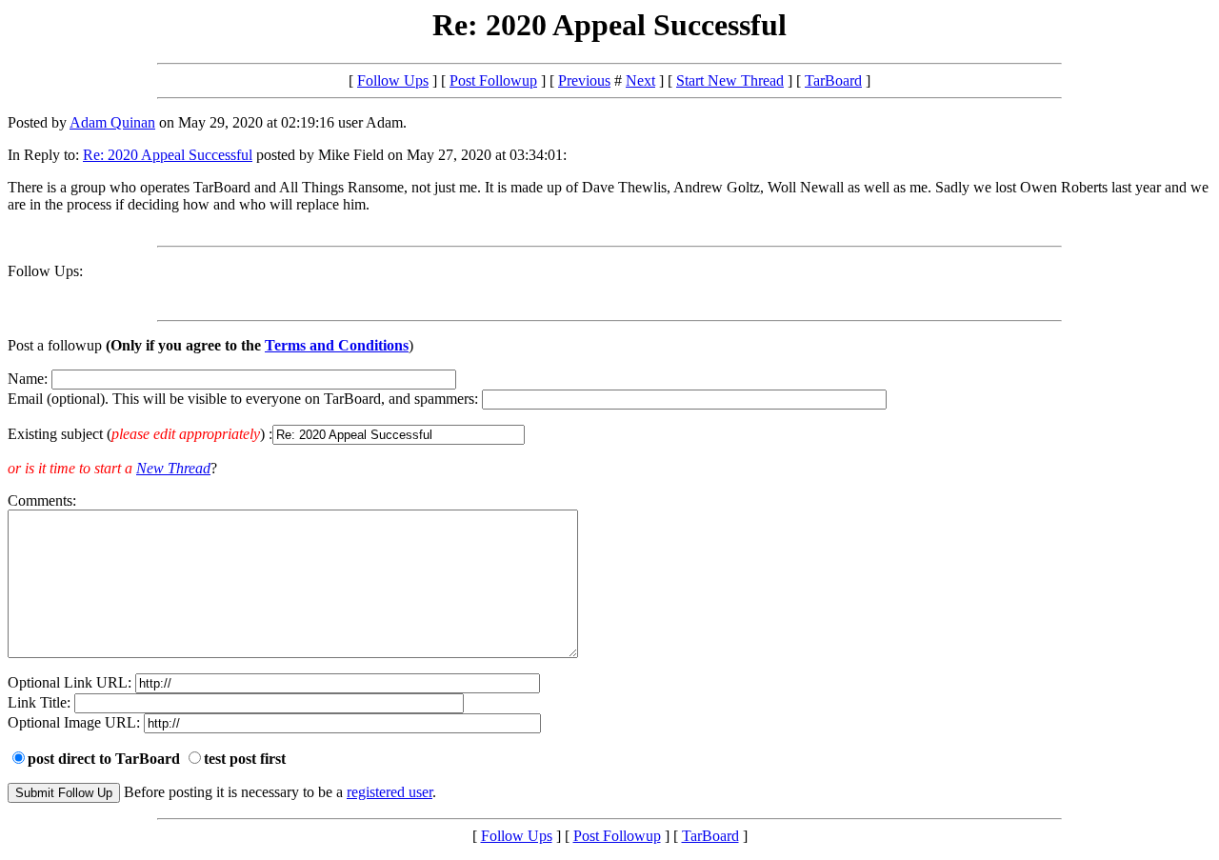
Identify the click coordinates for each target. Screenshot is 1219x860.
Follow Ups (393, 80)
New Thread (173, 468)
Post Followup (493, 80)
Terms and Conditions (337, 345)
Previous (584, 80)
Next (640, 80)
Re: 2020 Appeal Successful (167, 155)
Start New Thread (730, 80)
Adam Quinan (112, 122)
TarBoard (833, 80)
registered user (389, 792)
